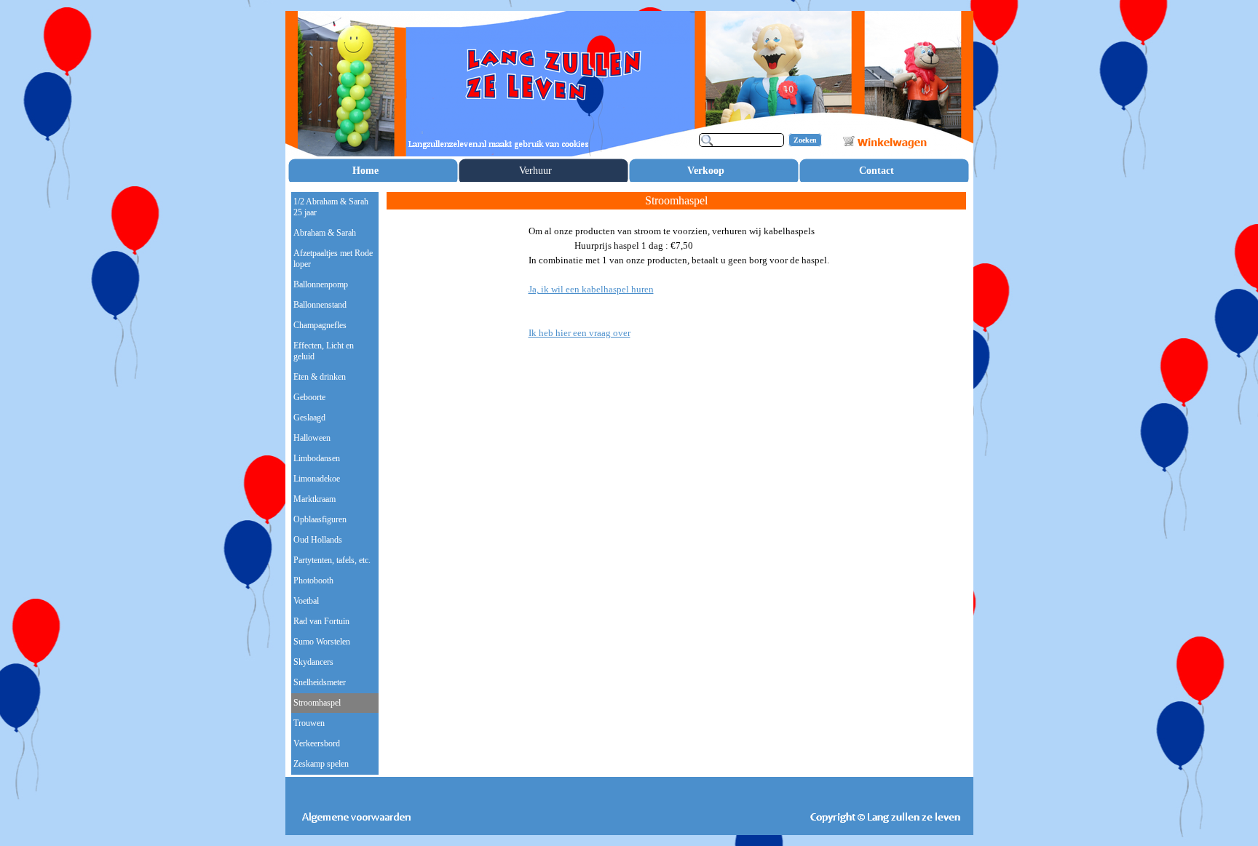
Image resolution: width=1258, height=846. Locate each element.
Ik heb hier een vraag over (579, 332)
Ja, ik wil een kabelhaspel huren (591, 289)
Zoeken (805, 140)
